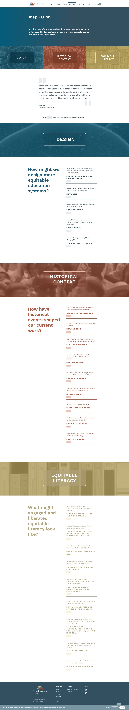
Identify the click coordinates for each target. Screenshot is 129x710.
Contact (58, 701)
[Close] (127, 707)
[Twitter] (86, 693)
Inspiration (58, 696)
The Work (58, 692)
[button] (100, 3)
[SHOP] (49, 117)
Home (57, 689)
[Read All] (68, 181)
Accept (122, 707)
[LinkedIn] (86, 690)
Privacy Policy (62, 707)
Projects (58, 694)
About (57, 699)
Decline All (114, 707)
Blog (57, 703)
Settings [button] (107, 707)
